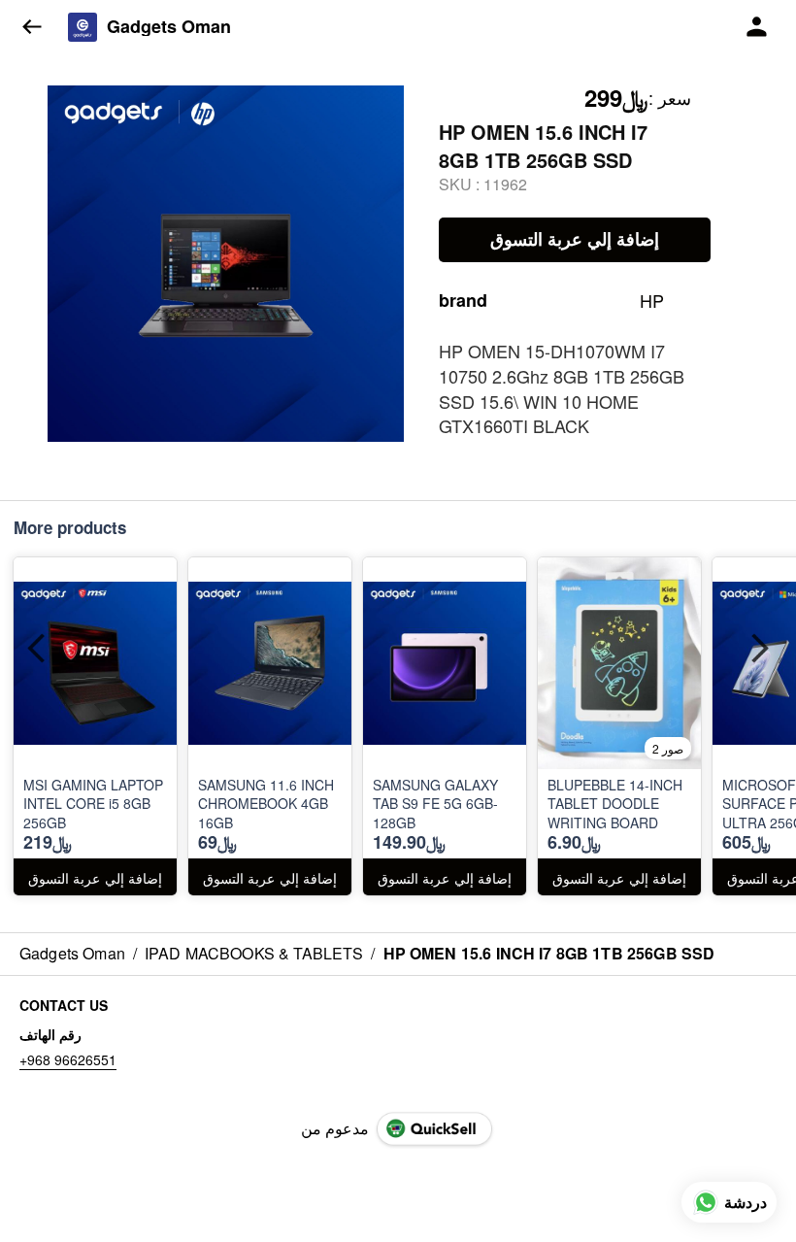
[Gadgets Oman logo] (82, 27)
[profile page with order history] (757, 27)
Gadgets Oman (169, 27)
